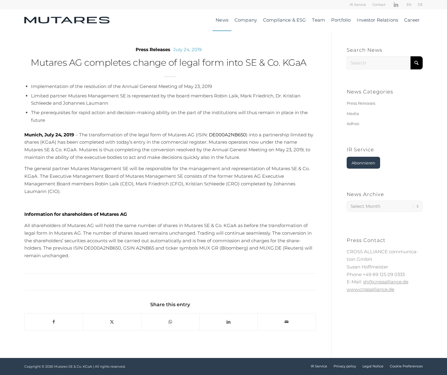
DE (420, 4)
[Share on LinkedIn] (228, 322)
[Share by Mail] (286, 322)
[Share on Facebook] (54, 322)
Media (353, 113)
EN (409, 4)
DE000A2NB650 (227, 135)
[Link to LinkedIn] (395, 4)
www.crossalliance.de (370, 289)
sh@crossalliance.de (385, 282)
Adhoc (353, 123)
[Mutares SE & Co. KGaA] (66, 20)
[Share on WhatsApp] (170, 322)
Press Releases (153, 49)
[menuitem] (358, 4)
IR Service (358, 4)
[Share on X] (112, 322)
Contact (378, 4)
